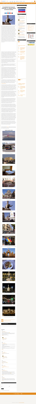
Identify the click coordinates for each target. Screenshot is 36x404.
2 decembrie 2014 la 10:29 (4, 343)
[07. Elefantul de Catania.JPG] (8, 24)
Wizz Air (10, 320)
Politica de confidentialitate (21, 402)
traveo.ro (8, 320)
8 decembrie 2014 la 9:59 (4, 366)
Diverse (14, 1)
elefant (6, 319)
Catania (5, 319)
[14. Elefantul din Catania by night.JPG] (8, 292)
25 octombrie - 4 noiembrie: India (31, 26)
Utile (10, 1)
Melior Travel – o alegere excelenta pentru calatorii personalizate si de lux (22, 91)
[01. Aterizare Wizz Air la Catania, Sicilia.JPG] (8, 140)
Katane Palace (12, 319)
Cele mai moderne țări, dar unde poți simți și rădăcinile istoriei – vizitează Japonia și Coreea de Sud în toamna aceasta (22, 87)
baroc (3, 319)
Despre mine (17, 1)
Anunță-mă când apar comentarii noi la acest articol (5, 390)
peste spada (5, 320)
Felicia (3, 365)
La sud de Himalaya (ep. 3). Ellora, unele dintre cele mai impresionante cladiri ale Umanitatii (21, 22)
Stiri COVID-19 (20, 1)
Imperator (4, 356)
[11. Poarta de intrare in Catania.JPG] (8, 257)
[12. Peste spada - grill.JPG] (8, 269)
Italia (3, 5)
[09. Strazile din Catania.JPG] (8, 233)
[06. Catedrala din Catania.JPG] (8, 198)
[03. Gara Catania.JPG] (8, 163)
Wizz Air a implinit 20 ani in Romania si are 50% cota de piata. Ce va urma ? (21, 35)
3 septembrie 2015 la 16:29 (4, 370)
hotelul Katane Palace (3, 83)
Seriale (12, 1)
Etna (7, 319)
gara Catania (9, 319)
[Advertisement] (8, 47)
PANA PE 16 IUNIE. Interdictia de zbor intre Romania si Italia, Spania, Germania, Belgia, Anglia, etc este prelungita (22, 48)
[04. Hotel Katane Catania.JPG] (8, 175)
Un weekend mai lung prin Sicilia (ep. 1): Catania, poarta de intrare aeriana (10, 5)
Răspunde (3, 335)
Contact (24, 1)
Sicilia (7, 320)
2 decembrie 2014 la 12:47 (4, 338)
